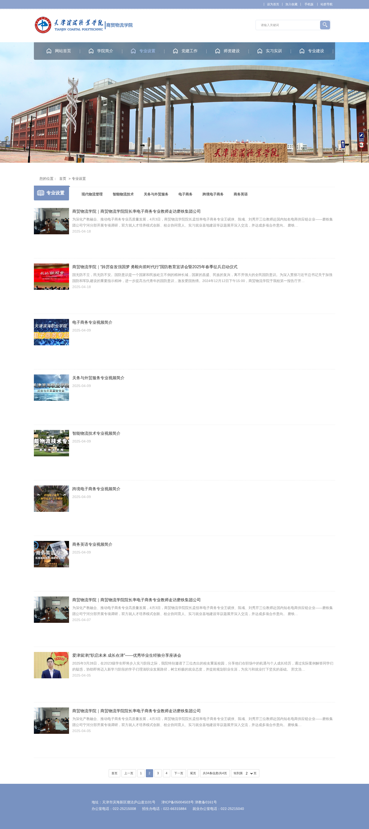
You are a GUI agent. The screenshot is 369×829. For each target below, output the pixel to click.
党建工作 (189, 51)
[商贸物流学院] (84, 32)
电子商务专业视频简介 (92, 322)
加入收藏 (291, 4)
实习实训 (274, 51)
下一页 (178, 773)
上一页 (128, 773)
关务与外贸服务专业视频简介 (98, 378)
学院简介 (105, 51)
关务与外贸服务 (156, 194)
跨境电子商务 (213, 194)
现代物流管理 (92, 194)
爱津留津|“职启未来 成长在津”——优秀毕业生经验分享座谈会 (126, 655)
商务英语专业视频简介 (92, 544)
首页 (62, 179)
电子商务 (185, 194)
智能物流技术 (123, 194)
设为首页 (273, 4)
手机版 (309, 4)
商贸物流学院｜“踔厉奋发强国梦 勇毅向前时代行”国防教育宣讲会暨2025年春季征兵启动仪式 (154, 267)
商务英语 (241, 194)
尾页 (193, 773)
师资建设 (232, 51)
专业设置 (147, 51)
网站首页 (63, 51)
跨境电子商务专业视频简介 (96, 489)
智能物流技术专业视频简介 (96, 433)
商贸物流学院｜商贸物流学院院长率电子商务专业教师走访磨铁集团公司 (136, 211)
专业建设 (316, 51)
